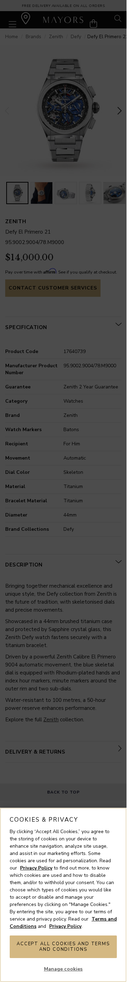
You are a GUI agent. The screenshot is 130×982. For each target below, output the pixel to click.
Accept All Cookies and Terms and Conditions (63, 946)
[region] (63, 895)
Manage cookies (63, 969)
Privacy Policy (36, 868)
